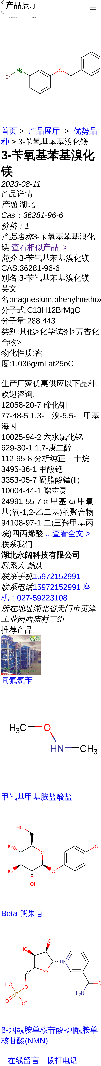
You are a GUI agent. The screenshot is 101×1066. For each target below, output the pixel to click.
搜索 (34, 17)
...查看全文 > (68, 533)
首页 (9, 130)
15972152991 (56, 576)
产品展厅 (44, 130)
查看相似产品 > (39, 247)
